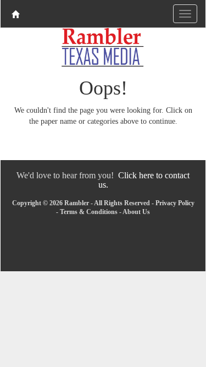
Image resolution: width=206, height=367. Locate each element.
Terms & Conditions (89, 212)
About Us (136, 212)
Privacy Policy (174, 203)
